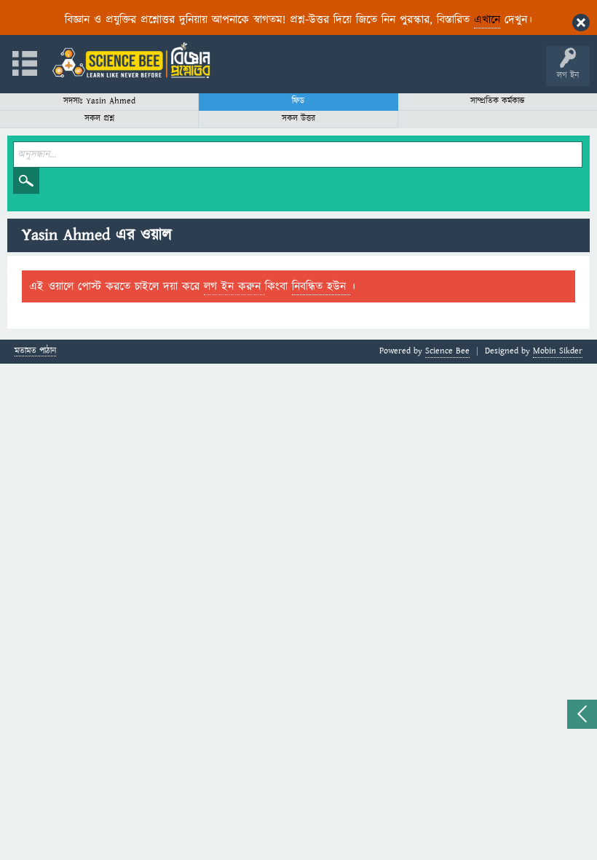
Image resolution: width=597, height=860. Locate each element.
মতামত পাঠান (35, 351)
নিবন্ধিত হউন (321, 286)
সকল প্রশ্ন (99, 118)
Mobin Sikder (557, 351)
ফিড (298, 101)
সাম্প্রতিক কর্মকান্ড (497, 101)
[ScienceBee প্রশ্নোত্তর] (131, 60)
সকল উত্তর (298, 118)
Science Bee (447, 351)
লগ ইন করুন (234, 286)
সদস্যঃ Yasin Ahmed (99, 101)
